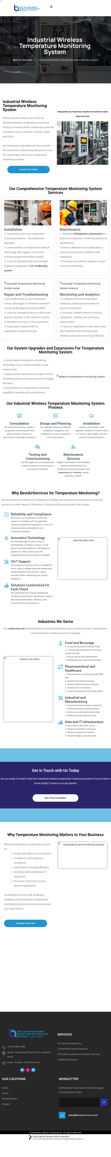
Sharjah (6, 1104)
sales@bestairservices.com (83, 1115)
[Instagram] (27, 1070)
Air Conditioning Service (69, 1043)
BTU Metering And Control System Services (79, 1054)
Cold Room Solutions (68, 1059)
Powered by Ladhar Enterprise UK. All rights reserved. (55, 1132)
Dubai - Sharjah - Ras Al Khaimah (23, 1062)
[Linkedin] (33, 1070)
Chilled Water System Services (73, 1048)
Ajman (5, 1093)
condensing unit (16, 628)
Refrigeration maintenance (88, 233)
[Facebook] (22, 1070)
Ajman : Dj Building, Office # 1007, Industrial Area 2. (28, 1054)
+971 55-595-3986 (16, 1046)
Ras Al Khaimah (9, 1098)
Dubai (5, 1087)
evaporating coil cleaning (69, 472)
